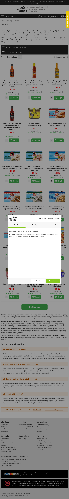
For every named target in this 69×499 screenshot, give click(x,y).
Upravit (38, 281)
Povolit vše (52, 281)
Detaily (34, 225)
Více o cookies (52, 225)
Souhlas (16, 225)
